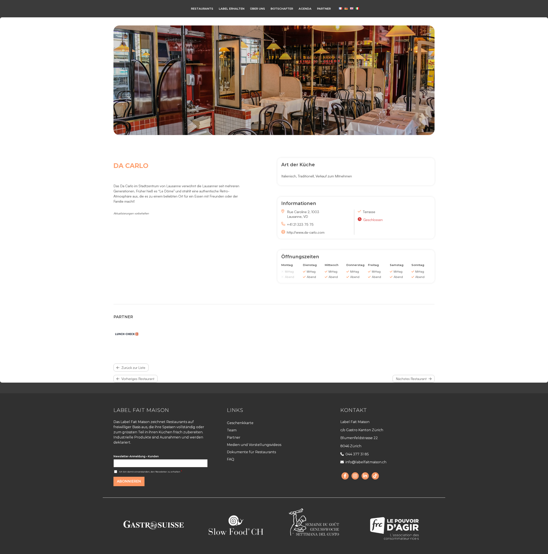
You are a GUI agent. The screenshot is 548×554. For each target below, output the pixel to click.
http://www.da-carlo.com (306, 232)
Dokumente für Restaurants (251, 452)
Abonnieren (129, 481)
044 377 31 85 (357, 454)
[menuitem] (202, 8)
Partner (233, 437)
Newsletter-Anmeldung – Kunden (136, 456)
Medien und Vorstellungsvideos (254, 445)
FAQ (230, 459)
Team (232, 430)
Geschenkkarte (240, 423)
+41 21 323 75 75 (300, 224)
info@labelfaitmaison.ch (365, 462)
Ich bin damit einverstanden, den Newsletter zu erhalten (150, 471)
